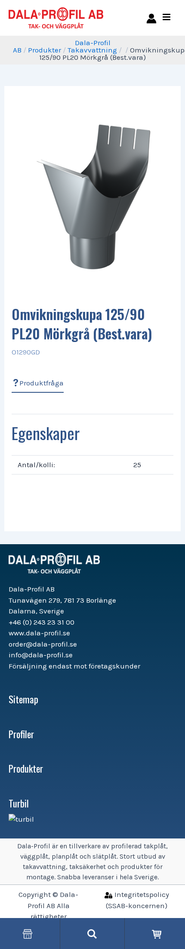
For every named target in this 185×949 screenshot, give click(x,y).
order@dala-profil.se (43, 644)
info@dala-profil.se (41, 654)
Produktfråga (41, 383)
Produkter (44, 50)
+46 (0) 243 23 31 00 (41, 622)
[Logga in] (150, 18)
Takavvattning (92, 50)
